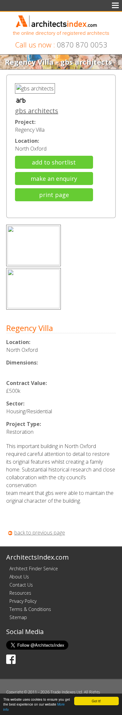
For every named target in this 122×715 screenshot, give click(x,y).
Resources (20, 593)
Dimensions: (22, 362)
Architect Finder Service (33, 568)
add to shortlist (54, 162)
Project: (25, 122)
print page (54, 195)
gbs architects (36, 110)
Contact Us (21, 585)
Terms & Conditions (30, 609)
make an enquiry (54, 178)
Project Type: (23, 424)
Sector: (15, 403)
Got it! (96, 700)
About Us (19, 577)
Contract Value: (26, 383)
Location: (27, 140)
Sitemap (18, 617)
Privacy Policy (22, 601)
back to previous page (39, 532)
